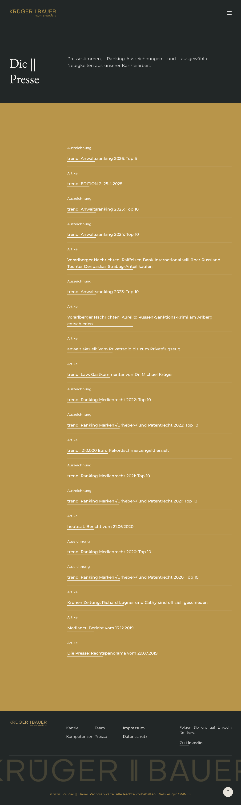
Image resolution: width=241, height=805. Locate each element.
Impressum (134, 728)
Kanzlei (73, 728)
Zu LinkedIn (191, 743)
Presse (101, 736)
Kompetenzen (79, 736)
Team (100, 728)
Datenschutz (135, 736)
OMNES (184, 794)
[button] (229, 13)
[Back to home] (33, 13)
